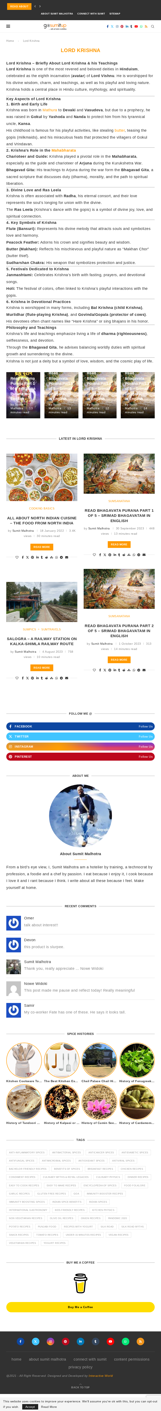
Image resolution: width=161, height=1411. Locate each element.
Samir (29, 1005)
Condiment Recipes (22, 1177)
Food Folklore (134, 1185)
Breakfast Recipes (100, 1169)
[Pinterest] (122, 26)
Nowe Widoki (35, 984)
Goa (76, 1193)
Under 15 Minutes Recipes (83, 1235)
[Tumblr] (131, 26)
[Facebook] (108, 26)
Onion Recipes (91, 1218)
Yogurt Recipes (55, 1243)
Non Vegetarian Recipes (25, 1218)
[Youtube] (136, 26)
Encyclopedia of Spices (100, 1185)
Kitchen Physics (103, 1210)
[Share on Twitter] (27, 557)
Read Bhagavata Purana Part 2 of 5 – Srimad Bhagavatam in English (119, 631)
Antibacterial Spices (66, 1152)
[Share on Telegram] (61, 557)
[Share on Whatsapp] (56, 557)
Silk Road (107, 1226)
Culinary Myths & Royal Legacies (66, 1177)
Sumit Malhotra (23, 530)
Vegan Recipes (119, 1235)
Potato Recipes (19, 1226)
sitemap (114, 13)
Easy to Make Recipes (61, 1185)
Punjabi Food (47, 1226)
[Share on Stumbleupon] (51, 557)
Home (10, 40)
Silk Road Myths (132, 1226)
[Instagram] (117, 26)
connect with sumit (91, 13)
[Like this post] (17, 557)
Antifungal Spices (21, 1160)
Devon (30, 940)
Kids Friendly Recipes (70, 1210)
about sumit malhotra (57, 13)
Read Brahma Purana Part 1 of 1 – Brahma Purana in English (22, 388)
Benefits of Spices (67, 1169)
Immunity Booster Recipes (105, 1193)
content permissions (132, 1359)
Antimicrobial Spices (56, 1160)
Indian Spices (98, 1202)
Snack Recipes (19, 1235)
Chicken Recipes (132, 1169)
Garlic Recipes (19, 1193)
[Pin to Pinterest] (32, 557)
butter (120, 130)
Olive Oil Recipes (61, 1218)
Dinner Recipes (138, 1177)
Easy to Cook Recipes (24, 1185)
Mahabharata (64, 150)
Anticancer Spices (101, 1152)
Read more (42, 547)
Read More (49, 1406)
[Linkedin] (127, 26)
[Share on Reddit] (46, 557)
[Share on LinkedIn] (37, 557)
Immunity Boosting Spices (27, 1202)
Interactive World (101, 1375)
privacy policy (81, 1367)
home (16, 1359)
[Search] (153, 26)
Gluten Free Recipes (51, 1193)
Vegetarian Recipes (22, 1243)
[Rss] (146, 26)
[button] (35, 6)
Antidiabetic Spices (135, 1152)
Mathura (50, 110)
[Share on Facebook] (23, 557)
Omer (29, 918)
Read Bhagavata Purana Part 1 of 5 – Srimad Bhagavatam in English (119, 515)
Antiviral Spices (123, 1160)
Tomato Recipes (47, 1235)
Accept (30, 1406)
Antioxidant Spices (91, 1160)
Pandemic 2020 (117, 1218)
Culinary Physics (108, 1177)
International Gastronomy (28, 1210)
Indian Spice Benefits (67, 1202)
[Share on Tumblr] (42, 557)
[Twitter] (112, 26)
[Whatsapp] (141, 26)
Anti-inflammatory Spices (26, 1152)
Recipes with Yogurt (78, 1226)
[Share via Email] (66, 557)
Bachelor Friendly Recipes (28, 1169)
